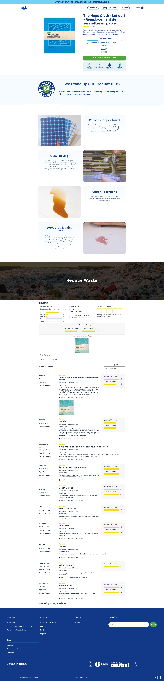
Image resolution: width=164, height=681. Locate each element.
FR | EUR (135, 8)
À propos (44, 617)
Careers (10, 653)
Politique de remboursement (19, 626)
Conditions (35, 677)
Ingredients (45, 634)
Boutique (93, 8)
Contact (10, 645)
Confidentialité (23, 677)
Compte (77, 617)
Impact (125, 8)
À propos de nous (109, 8)
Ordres (77, 622)
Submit (153, 624)
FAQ (42, 630)
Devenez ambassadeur (17, 649)
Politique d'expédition (16, 630)
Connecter (11, 640)
